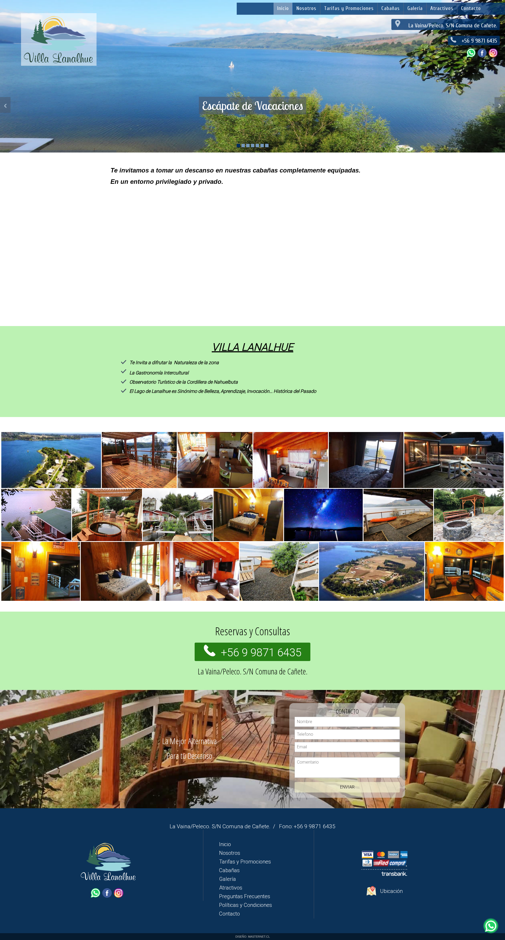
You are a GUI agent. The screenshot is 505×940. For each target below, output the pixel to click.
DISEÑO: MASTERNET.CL (252, 936)
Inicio (283, 8)
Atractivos (441, 8)
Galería (415, 8)
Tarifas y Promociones (349, 8)
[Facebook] (483, 56)
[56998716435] (472, 56)
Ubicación (391, 891)
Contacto (471, 8)
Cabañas (390, 8)
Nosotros (306, 8)
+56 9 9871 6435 (479, 40)
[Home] (56, 64)
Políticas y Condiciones (245, 905)
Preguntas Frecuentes (244, 896)
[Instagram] (494, 56)
